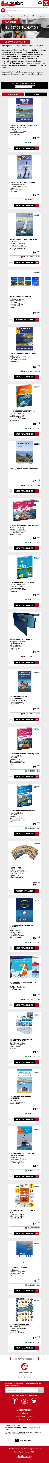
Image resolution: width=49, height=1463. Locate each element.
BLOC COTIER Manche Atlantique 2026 (24, 525)
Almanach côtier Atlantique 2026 (23, 125)
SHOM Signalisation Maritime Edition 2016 (22, 925)
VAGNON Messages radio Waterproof (19, 1325)
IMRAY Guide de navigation (20, 297)
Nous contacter (24, 1419)
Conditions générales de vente (33, 1449)
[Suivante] (47, 1434)
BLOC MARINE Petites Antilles (22, 582)
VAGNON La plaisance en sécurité (23, 1153)
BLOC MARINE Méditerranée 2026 (22, 811)
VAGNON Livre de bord (18, 1268)
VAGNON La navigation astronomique (18, 697)
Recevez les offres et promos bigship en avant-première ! (23, 1384)
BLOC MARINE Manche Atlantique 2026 (24, 754)
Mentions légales (19, 1452)
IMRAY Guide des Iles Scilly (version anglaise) (24, 469)
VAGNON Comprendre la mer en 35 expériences (23, 983)
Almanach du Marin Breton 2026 (22, 182)
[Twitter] (34, 1401)
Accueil (3, 16)
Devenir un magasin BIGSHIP (24, 1416)
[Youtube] (24, 1401)
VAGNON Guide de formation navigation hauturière (21, 1040)
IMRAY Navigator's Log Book (21, 639)
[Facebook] (15, 1401)
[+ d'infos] (11, 148)
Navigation (12, 16)
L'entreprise (24, 1413)
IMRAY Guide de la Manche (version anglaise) (23, 240)
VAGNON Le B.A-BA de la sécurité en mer (24, 1211)
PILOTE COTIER (15, 868)
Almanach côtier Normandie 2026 (23, 354)
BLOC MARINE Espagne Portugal (22, 411)
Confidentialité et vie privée (15, 1449)
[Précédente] (2, 1434)
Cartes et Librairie (23, 16)
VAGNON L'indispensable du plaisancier (20, 1097)
